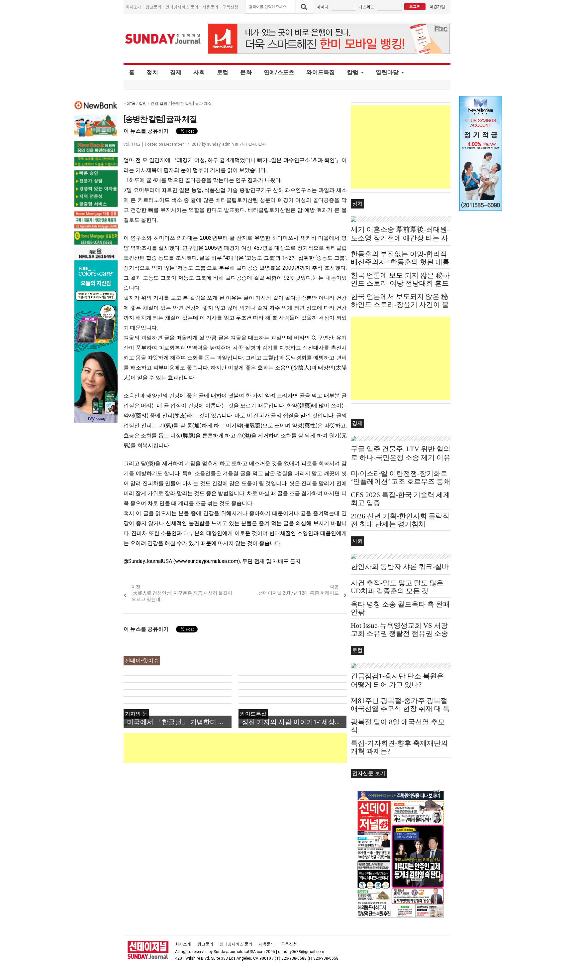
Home (129, 103)
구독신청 (230, 7)
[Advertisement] (244, 748)
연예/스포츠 (279, 72)
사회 (199, 72)
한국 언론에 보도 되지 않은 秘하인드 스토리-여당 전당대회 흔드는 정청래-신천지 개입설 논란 (400, 283)
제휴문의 (210, 7)
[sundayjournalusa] (163, 39)
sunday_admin (220, 144)
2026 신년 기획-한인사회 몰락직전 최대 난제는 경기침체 (400, 520)
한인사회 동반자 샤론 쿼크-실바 (400, 567)
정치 (152, 72)
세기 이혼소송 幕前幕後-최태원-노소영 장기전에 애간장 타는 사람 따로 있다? (400, 238)
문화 (246, 72)
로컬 (223, 72)
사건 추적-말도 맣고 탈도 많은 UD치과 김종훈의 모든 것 (397, 587)
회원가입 (437, 6)
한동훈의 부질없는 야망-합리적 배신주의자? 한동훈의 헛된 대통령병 (400, 262)
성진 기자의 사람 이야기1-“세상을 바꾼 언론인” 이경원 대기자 (294, 721)
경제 (176, 72)
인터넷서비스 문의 (181, 7)
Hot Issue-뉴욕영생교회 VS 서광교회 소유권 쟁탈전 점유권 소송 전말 (399, 633)
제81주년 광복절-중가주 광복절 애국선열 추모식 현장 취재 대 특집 (400, 709)
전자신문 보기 (368, 773)
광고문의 (153, 7)
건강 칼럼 (158, 103)
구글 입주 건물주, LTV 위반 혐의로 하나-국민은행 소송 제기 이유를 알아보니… (400, 457)
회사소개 (134, 7)
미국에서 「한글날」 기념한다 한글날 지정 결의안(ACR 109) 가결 (179, 721)
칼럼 (353, 72)
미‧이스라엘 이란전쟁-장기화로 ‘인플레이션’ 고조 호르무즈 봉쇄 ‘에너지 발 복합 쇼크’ (400, 481)
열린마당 (387, 72)
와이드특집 (320, 72)
